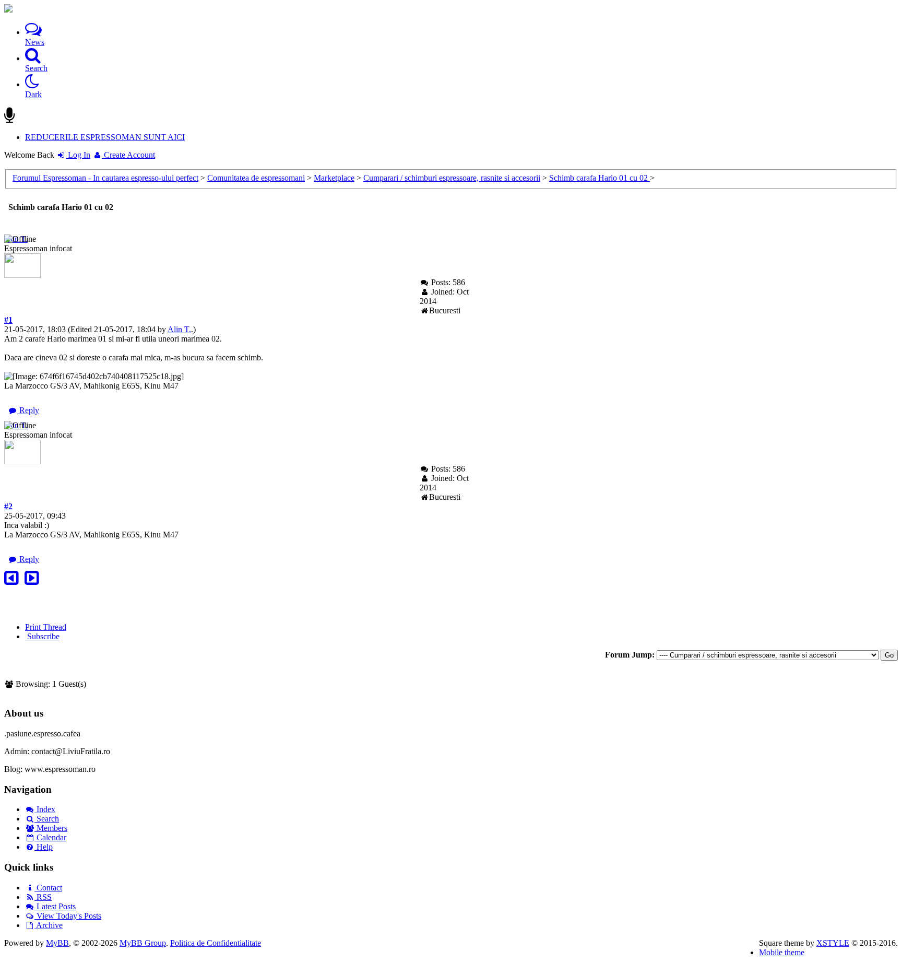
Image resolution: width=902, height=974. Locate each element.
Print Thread (45, 627)
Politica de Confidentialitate (215, 942)
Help (43, 846)
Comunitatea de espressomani (256, 177)
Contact (48, 887)
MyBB (57, 942)
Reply (28, 410)
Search (46, 818)
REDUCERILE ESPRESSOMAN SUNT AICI (105, 137)
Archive (48, 925)
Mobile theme (781, 952)
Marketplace (334, 177)
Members (50, 828)
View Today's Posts (67, 915)
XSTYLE (832, 942)
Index (44, 809)
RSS (43, 897)
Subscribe (42, 636)
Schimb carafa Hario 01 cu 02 (599, 177)
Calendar (50, 837)
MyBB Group (143, 942)
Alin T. (179, 329)
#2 (8, 506)
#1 (8, 319)
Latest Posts (55, 906)
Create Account (128, 154)
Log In (78, 154)
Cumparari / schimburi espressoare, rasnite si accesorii (451, 177)
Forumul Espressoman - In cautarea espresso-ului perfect (105, 177)
